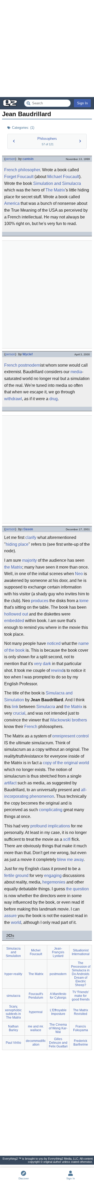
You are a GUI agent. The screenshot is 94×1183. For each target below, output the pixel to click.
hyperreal (36, 1012)
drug (53, 399)
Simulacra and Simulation (13, 952)
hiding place (17, 544)
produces (39, 600)
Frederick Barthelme (80, 1042)
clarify (30, 537)
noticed (54, 643)
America (12, 203)
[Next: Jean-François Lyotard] (80, 141)
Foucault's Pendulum (35, 995)
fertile (9, 875)
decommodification (36, 1042)
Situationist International (81, 952)
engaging (53, 875)
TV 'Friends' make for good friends (81, 995)
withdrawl (13, 399)
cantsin (27, 159)
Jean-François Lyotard (58, 952)
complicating (50, 809)
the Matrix (13, 567)
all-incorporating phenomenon (45, 793)
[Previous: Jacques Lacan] (14, 141)
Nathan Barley (13, 1028)
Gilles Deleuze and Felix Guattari (58, 1042)
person (10, 159)
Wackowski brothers (68, 720)
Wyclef (27, 354)
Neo (79, 573)
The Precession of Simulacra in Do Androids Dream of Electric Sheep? (80, 974)
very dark (42, 663)
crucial (19, 713)
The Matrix (55, 190)
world (16, 922)
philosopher (29, 170)
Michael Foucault (63, 176)
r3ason (27, 529)
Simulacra (45, 706)
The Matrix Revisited (80, 1012)
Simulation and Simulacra (57, 183)
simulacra (13, 996)
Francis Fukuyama (80, 1028)
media (76, 372)
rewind (57, 670)
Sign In (82, 103)
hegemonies (53, 882)
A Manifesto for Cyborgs (58, 995)
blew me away (70, 859)
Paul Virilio (13, 1043)
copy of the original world (66, 763)
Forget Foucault (18, 176)
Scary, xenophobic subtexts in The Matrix (13, 1012)
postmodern (29, 365)
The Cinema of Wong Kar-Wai (58, 1028)
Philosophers (47, 139)
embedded (14, 620)
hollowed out (16, 614)
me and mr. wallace (36, 1028)
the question (77, 889)
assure (10, 915)
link (15, 706)
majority (29, 560)
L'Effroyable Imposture (58, 1012)
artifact (10, 783)
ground (21, 875)
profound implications (50, 826)
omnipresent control (70, 736)
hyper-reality (13, 974)
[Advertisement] (47, 48)
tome (84, 600)
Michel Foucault (36, 952)
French (10, 170)
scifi (66, 839)
